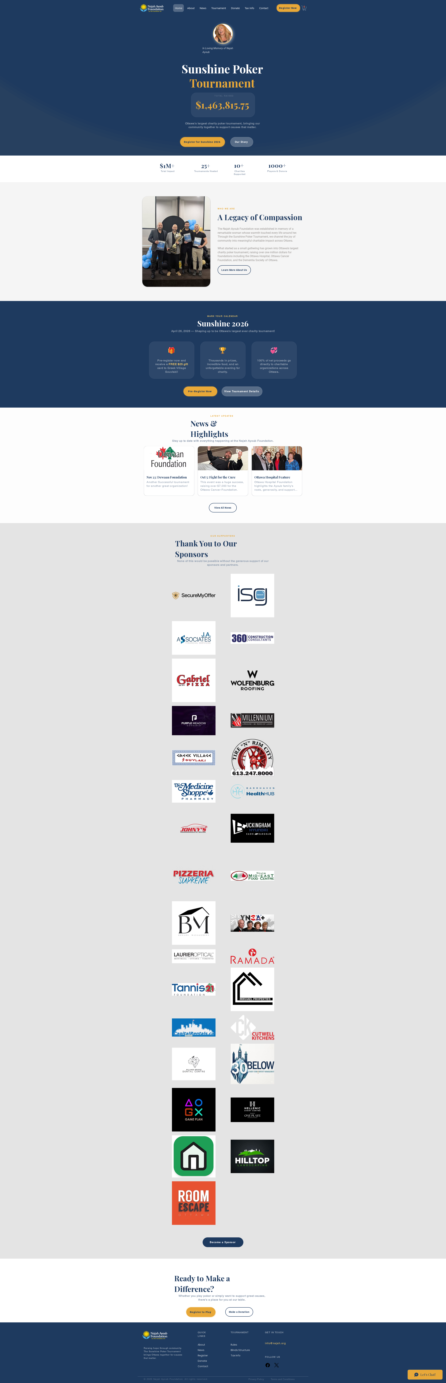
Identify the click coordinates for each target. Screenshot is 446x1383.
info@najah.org (275, 1343)
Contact (203, 1366)
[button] (219, 8)
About (201, 1344)
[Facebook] (268, 1365)
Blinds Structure (238, 1350)
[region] (169, 471)
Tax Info (235, 1355)
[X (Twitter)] (276, 1365)
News (201, 1350)
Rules (234, 1344)
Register (203, 1355)
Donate (202, 1361)
